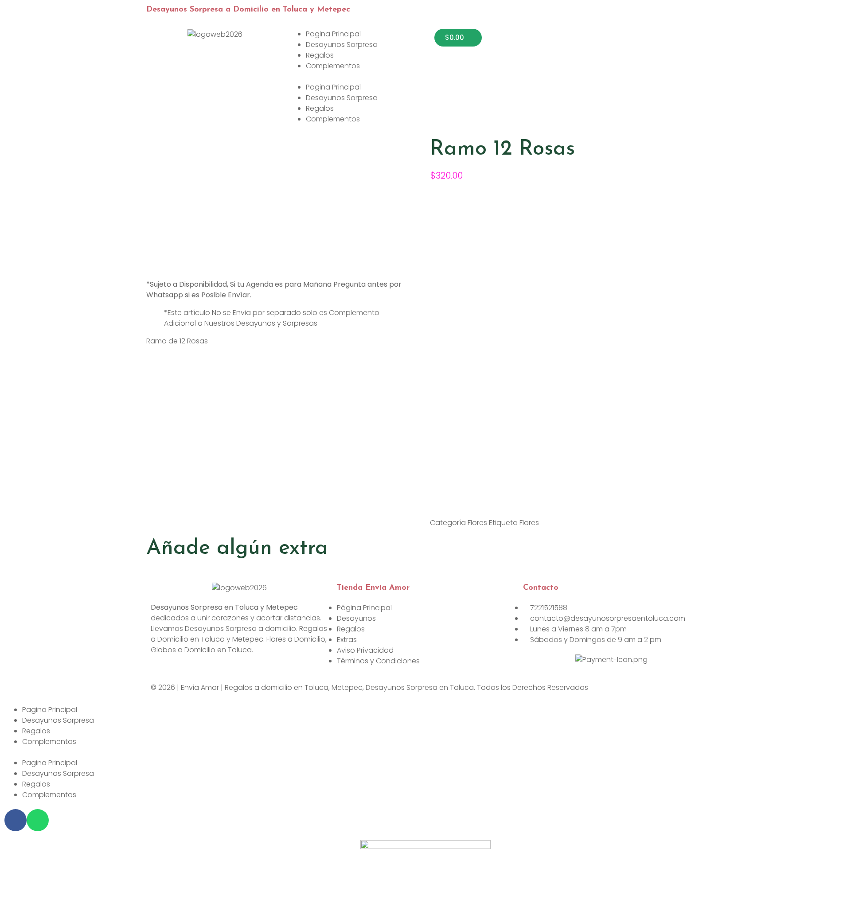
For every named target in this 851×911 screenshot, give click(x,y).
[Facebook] (15, 820)
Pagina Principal (333, 34)
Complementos (333, 66)
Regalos (320, 55)
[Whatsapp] (38, 820)
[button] (352, 76)
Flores (477, 523)
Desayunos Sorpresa (342, 44)
